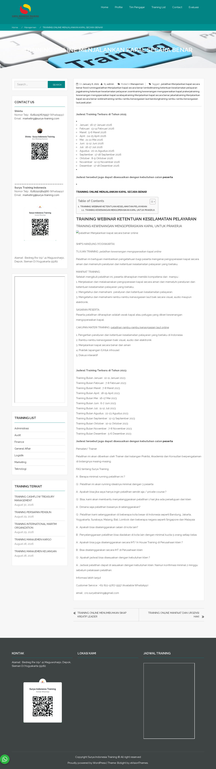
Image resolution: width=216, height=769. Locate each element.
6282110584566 (39, 191)
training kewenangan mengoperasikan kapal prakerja (162, 91)
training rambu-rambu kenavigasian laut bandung (132, 99)
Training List (159, 7)
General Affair (23, 448)
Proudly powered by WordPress (87, 762)
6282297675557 (39, 114)
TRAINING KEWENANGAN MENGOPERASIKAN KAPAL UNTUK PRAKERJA (120, 210)
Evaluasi (194, 7)
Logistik (19, 455)
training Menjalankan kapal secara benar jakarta (152, 95)
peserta (168, 177)
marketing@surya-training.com (41, 118)
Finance (19, 441)
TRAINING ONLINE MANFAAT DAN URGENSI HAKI (173, 614)
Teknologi (20, 468)
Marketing (20, 462)
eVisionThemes (139, 762)
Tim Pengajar (137, 7)
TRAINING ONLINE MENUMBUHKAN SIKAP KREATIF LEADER (101, 614)
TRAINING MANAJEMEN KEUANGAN (36, 551)
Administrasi (22, 428)
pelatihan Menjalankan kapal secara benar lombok (124, 87)
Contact (177, 7)
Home (104, 7)
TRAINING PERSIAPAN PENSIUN (33, 512)
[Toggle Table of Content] (151, 202)
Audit (18, 435)
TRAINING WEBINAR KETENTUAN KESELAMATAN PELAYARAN (113, 206)
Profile (119, 7)
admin (110, 84)
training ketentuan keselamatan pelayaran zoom (107, 91)
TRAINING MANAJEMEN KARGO (33, 539)
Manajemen (137, 84)
